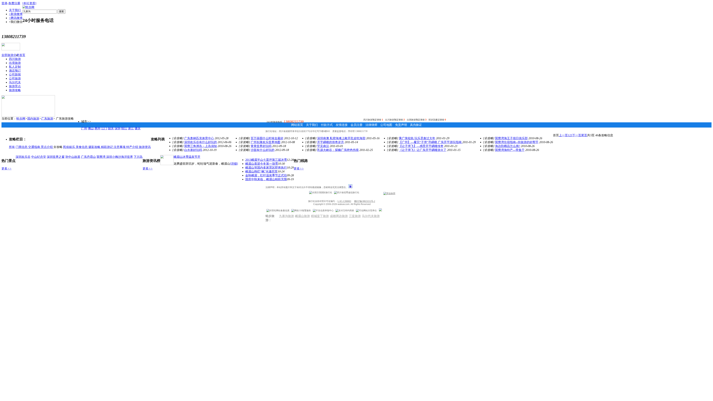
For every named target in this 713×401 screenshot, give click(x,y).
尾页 (584, 135)
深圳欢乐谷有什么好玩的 (200, 142)
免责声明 (401, 124)
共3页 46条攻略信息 (600, 135)
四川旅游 (15, 59)
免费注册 (14, 3)
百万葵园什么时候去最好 (267, 138)
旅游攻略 (15, 90)
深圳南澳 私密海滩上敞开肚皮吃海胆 (341, 138)
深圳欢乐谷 (23, 156)
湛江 (131, 128)
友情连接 (342, 124)
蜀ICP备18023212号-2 (364, 201)
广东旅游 (47, 118)
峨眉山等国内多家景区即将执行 (266, 167)
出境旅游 (15, 62)
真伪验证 (416, 124)
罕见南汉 (323, 146)
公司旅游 (15, 78)
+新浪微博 (15, 14)
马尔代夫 (15, 82)
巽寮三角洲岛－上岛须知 (200, 146)
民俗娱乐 (69, 147)
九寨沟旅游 (286, 216)
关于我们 (15, 10)
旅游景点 (15, 86)
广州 (84, 128)
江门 (104, 128)
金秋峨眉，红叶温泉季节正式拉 (266, 175)
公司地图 (386, 124)
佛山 (91, 128)
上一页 (563, 135)
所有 (12, 147)
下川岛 (138, 156)
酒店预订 (15, 70)
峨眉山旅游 (302, 216)
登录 (4, 3)
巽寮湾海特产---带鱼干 (510, 149)
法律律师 (371, 124)
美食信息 (82, 147)
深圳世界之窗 (56, 156)
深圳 (118, 128)
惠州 (97, 128)
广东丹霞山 (88, 156)
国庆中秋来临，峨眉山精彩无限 (266, 179)
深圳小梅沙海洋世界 (119, 156)
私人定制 (15, 66)
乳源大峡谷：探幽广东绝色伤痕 (338, 149)
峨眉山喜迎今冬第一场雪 (261, 163)
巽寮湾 (101, 156)
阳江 (124, 128)
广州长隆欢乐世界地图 (265, 142)
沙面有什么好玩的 (262, 149)
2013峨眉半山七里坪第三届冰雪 (266, 159)
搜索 (61, 11)
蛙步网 (20, 118)
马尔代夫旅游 (371, 216)
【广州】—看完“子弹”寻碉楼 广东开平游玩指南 (430, 142)
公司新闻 (15, 74)
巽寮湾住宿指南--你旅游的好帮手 (516, 142)
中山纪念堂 (38, 156)
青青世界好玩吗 (261, 146)
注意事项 (120, 147)
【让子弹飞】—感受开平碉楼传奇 (421, 146)
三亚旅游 (355, 216)
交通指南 (34, 147)
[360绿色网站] (380, 210)
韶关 (111, 128)
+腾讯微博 (15, 17)
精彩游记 (107, 147)
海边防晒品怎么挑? (507, 146)
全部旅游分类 (10, 55)
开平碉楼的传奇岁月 (330, 142)
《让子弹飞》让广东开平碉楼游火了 (422, 149)
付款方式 (327, 124)
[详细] (234, 163)
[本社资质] (29, 3)
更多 (6, 168)
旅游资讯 (145, 147)
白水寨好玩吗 (193, 149)
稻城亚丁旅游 (320, 216)
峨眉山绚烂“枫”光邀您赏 (261, 171)
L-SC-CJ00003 (344, 201)
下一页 (576, 135)
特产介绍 (132, 147)
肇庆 (138, 128)
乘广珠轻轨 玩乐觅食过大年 (417, 138)
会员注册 (356, 124)
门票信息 (22, 147)
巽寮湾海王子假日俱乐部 (511, 138)
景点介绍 (47, 147)
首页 (22, 55)
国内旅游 (33, 118)
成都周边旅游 (339, 216)
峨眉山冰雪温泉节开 (187, 156)
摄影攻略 (94, 147)
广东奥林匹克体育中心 (199, 138)
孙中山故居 (72, 156)
